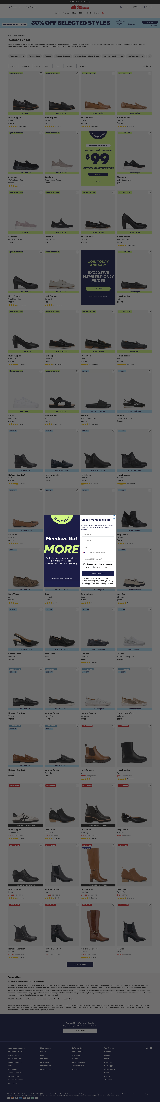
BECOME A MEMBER (98, 573)
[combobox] (85, 552)
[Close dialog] (113, 517)
